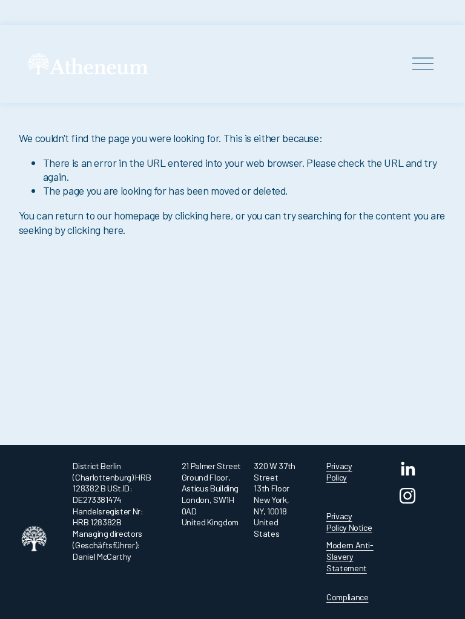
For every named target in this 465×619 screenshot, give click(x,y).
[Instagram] (407, 495)
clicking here (203, 215)
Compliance (347, 597)
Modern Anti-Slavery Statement (350, 556)
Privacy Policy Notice (349, 522)
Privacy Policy (339, 471)
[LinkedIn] (407, 469)
